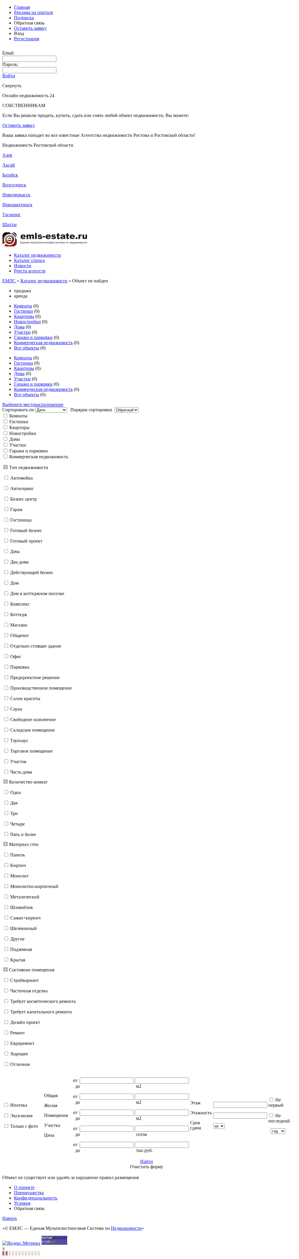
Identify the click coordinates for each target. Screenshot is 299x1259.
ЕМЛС (9, 280)
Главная (22, 7)
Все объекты (26, 347)
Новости (22, 265)
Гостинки (23, 311)
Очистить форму (146, 1166)
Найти (146, 1161)
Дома (19, 326)
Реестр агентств (30, 270)
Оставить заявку (30, 28)
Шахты (9, 224)
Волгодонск (14, 184)
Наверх (9, 1218)
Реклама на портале (33, 12)
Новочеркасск (16, 194)
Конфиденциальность (35, 1197)
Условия (22, 1203)
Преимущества (29, 1192)
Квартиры (24, 316)
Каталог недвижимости (37, 255)
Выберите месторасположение (32, 404)
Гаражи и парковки (33, 337)
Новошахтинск (17, 204)
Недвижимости (126, 1228)
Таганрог (11, 214)
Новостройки (27, 321)
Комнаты (23, 305)
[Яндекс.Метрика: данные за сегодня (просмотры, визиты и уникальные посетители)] (21, 1243)
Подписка (24, 17)
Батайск (10, 174)
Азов (7, 155)
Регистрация (26, 38)
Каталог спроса (29, 260)
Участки (22, 332)
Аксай (8, 164)
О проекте (24, 1187)
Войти (8, 75)
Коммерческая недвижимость (43, 342)
